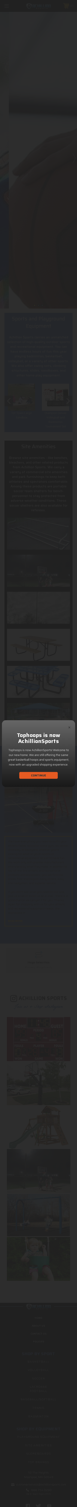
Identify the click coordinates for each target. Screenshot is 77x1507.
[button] (69, 726)
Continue (38, 775)
